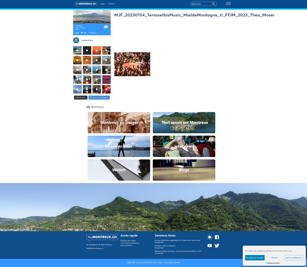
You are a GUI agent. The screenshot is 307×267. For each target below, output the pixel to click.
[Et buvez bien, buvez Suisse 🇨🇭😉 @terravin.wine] (96, 70)
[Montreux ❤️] (96, 89)
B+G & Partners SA (149, 262)
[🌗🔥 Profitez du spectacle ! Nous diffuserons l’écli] (106, 50)
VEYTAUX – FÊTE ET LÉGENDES (165, 246)
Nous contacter (126, 245)
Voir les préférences (294, 258)
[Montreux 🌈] (106, 89)
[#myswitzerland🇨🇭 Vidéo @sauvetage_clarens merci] (106, 70)
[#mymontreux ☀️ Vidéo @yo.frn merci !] (96, 79)
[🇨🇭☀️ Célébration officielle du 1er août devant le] (87, 79)
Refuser (275, 258)
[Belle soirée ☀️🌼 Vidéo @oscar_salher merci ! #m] (106, 60)
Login (102, 4)
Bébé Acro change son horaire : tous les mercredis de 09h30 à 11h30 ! (178, 251)
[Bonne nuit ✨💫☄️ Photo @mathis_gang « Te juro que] (87, 89)
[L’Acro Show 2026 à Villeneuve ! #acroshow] (77, 50)
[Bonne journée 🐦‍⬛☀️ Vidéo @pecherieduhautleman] (77, 89)
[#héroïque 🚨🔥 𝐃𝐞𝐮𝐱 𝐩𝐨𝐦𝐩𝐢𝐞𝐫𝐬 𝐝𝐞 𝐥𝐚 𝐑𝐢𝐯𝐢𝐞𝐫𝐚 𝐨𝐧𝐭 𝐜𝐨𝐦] (77, 60)
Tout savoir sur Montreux (130, 243)
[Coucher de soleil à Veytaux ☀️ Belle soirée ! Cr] (106, 79)
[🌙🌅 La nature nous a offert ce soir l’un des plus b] (96, 50)
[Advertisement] (174, 35)
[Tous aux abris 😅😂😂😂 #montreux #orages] (77, 70)
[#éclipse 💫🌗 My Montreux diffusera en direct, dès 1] (87, 60)
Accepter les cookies (254, 258)
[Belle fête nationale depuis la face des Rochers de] (77, 79)
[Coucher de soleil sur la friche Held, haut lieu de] (96, 60)
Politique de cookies (273, 263)
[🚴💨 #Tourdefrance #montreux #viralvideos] (87, 70)
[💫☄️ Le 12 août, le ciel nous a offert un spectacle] (87, 50)
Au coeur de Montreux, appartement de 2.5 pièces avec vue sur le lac (178, 240)
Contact (111, 4)
